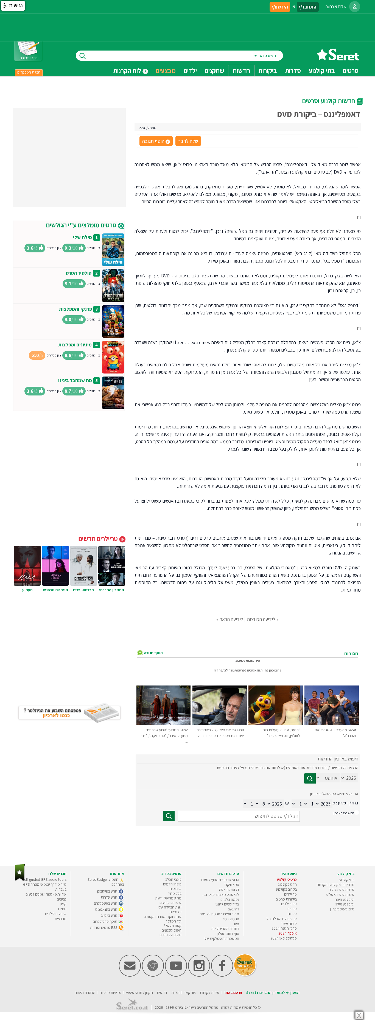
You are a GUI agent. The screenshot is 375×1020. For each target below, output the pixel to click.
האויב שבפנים (171, 930)
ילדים (190, 70)
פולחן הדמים (172, 884)
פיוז (236, 923)
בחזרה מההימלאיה (225, 928)
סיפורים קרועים (170, 902)
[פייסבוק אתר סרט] (222, 975)
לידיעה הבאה (231, 619)
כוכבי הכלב (173, 879)
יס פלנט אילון (344, 904)
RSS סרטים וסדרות (104, 927)
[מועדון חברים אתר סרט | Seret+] (130, 975)
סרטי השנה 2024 (284, 928)
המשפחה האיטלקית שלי (221, 938)
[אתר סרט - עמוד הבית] (338, 58)
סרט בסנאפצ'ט (106, 909)
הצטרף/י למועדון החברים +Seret (273, 992)
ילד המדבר (173, 921)
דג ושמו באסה (229, 889)
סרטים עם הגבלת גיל (282, 918)
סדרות (292, 913)
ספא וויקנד (231, 884)
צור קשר (190, 992)
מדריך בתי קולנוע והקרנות (335, 884)
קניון (63, 903)
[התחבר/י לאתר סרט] (354, 6)
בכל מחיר (174, 893)
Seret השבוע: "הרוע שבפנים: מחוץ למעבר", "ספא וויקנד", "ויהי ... (164, 736)
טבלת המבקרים (28, 72)
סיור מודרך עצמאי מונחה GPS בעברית (44, 887)
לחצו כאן (275, 670)
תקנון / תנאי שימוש (139, 992)
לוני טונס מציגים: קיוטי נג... (220, 894)
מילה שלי (82, 237)
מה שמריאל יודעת (168, 898)
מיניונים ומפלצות (75, 344)
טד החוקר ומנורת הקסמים (162, 916)
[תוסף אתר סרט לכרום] (153, 975)
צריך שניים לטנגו (227, 904)
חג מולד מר (230, 918)
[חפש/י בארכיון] (169, 816)
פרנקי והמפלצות (75, 309)
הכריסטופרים (83, 589)
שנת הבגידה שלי (169, 907)
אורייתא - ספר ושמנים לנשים (46, 894)
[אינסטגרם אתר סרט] (199, 975)
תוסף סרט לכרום (105, 921)
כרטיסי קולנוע (287, 879)
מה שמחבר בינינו (75, 380)
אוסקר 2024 (287, 933)
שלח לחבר (188, 141)
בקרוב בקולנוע (286, 889)
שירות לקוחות (210, 992)
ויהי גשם (233, 909)
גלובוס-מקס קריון (342, 909)
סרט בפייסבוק (107, 891)
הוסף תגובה (155, 141)
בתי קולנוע (346, 879)
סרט (224, 1007)
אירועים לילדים (55, 913)
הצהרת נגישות (84, 992)
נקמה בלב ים (229, 899)
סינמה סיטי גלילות (341, 889)
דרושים (162, 992)
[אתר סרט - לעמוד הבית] (20, 880)
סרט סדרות (109, 897)
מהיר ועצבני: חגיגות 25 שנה (219, 914)
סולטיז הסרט (79, 273)
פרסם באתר (233, 992)
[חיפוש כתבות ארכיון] (310, 778)
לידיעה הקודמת (261, 619)
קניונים (61, 899)
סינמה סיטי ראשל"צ (340, 894)
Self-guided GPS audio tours (44, 879)
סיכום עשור (289, 923)
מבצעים (166, 70)
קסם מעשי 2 (172, 925)
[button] (13, 6)
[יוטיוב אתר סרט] (176, 975)
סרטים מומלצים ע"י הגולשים (82, 225)
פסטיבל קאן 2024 (283, 938)
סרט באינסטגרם (106, 903)
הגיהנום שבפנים (55, 589)
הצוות (175, 992)
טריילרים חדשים (99, 538)
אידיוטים (175, 888)
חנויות (62, 908)
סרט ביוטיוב (109, 915)
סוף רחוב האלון (228, 933)
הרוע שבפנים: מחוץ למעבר (219, 879)
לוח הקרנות (127, 70)
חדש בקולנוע (287, 884)
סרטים (292, 908)
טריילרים (290, 894)
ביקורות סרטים (286, 899)
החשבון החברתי (111, 589)
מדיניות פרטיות (110, 992)
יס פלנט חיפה (344, 899)
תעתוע (27, 589)
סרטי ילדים (289, 903)
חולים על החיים (170, 934)
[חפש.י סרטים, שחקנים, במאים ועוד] (81, 56)
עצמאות (175, 911)
